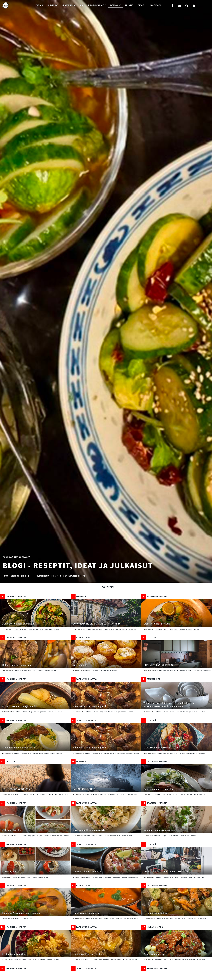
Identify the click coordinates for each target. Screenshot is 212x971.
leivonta (185, 712)
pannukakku (116, 877)
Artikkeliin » (17, 629)
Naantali (111, 629)
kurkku (46, 629)
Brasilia (136, 918)
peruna (182, 836)
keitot (175, 753)
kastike (106, 918)
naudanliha (177, 960)
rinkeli (46, 877)
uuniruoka (56, 960)
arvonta (172, 712)
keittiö (176, 670)
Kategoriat (115, 5)
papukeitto (202, 753)
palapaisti (202, 960)
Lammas (40, 670)
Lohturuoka (111, 794)
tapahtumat (192, 877)
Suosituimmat (69, 5)
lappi (189, 670)
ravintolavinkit (56, 794)
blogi (41, 629)
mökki (194, 670)
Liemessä (79, 597)
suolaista (56, 629)
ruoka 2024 (200, 877)
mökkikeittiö (207, 670)
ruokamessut (184, 877)
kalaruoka (176, 794)
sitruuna (52, 753)
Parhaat (40, 5)
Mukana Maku (152, 927)
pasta (41, 753)
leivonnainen (107, 670)
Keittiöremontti (183, 670)
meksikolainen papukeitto (189, 753)
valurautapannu (133, 877)
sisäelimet (129, 753)
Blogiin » (25, 629)
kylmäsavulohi (54, 836)
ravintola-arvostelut (121, 629)
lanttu (119, 960)
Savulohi (46, 753)
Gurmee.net (151, 679)
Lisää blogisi (155, 5)
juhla (41, 836)
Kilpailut (129, 5)
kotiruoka (36, 712)
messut (177, 877)
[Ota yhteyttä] (179, 6)
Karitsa (35, 670)
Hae (82, 5)
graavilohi (35, 836)
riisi (125, 918)
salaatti (203, 712)
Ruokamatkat (132, 629)
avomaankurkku (33, 629)
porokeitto (123, 794)
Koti (181, 712)
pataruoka (189, 629)
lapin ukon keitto (132, 794)
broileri (176, 629)
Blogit (141, 5)
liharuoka (113, 753)
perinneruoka (52, 712)
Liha (180, 753)
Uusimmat (53, 5)
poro (117, 794)
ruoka (198, 712)
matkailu (105, 629)
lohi (61, 836)
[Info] (186, 6)
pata (123, 960)
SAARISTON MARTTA (14, 597)
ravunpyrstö (119, 918)
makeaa (114, 670)
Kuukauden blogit (96, 5)
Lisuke (51, 629)
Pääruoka (192, 712)
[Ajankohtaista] (193, 6)
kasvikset (182, 629)
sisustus (199, 670)
